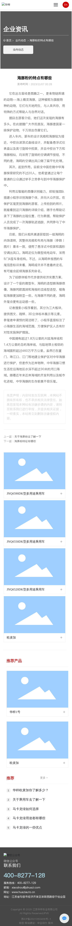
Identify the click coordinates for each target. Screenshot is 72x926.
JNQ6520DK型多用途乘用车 (26, 589)
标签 (21, 923)
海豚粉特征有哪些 (25, 441)
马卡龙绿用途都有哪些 (29, 818)
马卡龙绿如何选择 (26, 809)
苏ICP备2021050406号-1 (36, 919)
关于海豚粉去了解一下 (27, 436)
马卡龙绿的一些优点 (27, 827)
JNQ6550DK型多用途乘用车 (26, 541)
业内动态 (20, 40)
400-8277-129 (26, 883)
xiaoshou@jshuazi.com (26, 887)
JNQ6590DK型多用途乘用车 (26, 493)
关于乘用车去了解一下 (29, 799)
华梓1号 (15, 712)
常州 (50, 923)
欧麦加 (11, 637)
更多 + (44, 777)
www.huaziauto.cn (23, 892)
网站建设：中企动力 (36, 923)
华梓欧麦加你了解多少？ (31, 790)
